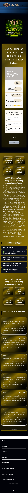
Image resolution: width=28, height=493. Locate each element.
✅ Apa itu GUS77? (7, 248)
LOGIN (14, 137)
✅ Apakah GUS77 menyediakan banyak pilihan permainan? (12, 264)
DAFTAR (14, 142)
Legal (13, 490)
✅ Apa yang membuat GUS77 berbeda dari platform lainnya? (13, 252)
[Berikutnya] (26, 28)
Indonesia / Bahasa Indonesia (8, 479)
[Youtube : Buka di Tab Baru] (19, 486)
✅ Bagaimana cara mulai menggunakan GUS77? (10, 270)
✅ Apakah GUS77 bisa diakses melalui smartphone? (13, 258)
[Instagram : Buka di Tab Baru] (16, 486)
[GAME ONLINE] (5, 4)
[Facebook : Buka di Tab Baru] (9, 486)
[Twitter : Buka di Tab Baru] (12, 486)
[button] (19, 4)
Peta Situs (18, 490)
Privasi (8, 490)
